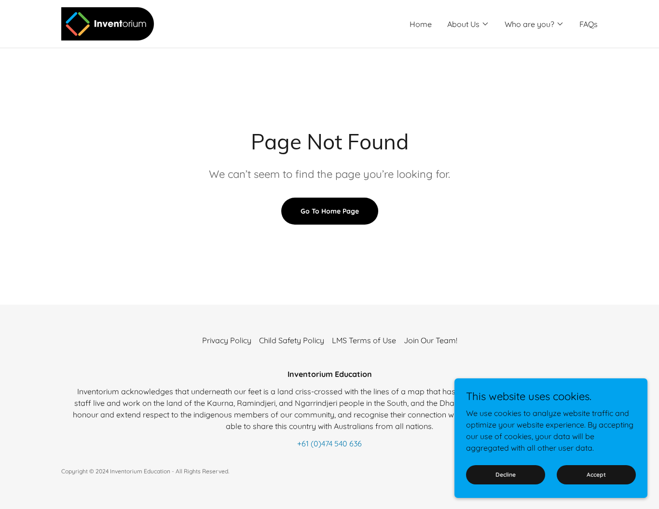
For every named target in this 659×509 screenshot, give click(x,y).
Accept (596, 474)
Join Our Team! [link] (430, 340)
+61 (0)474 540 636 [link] (329, 443)
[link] (109, 23)
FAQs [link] (588, 24)
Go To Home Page (330, 211)
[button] (468, 24)
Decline (505, 474)
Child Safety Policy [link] (291, 340)
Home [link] (421, 24)
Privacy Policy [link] (226, 340)
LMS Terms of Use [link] (364, 340)
